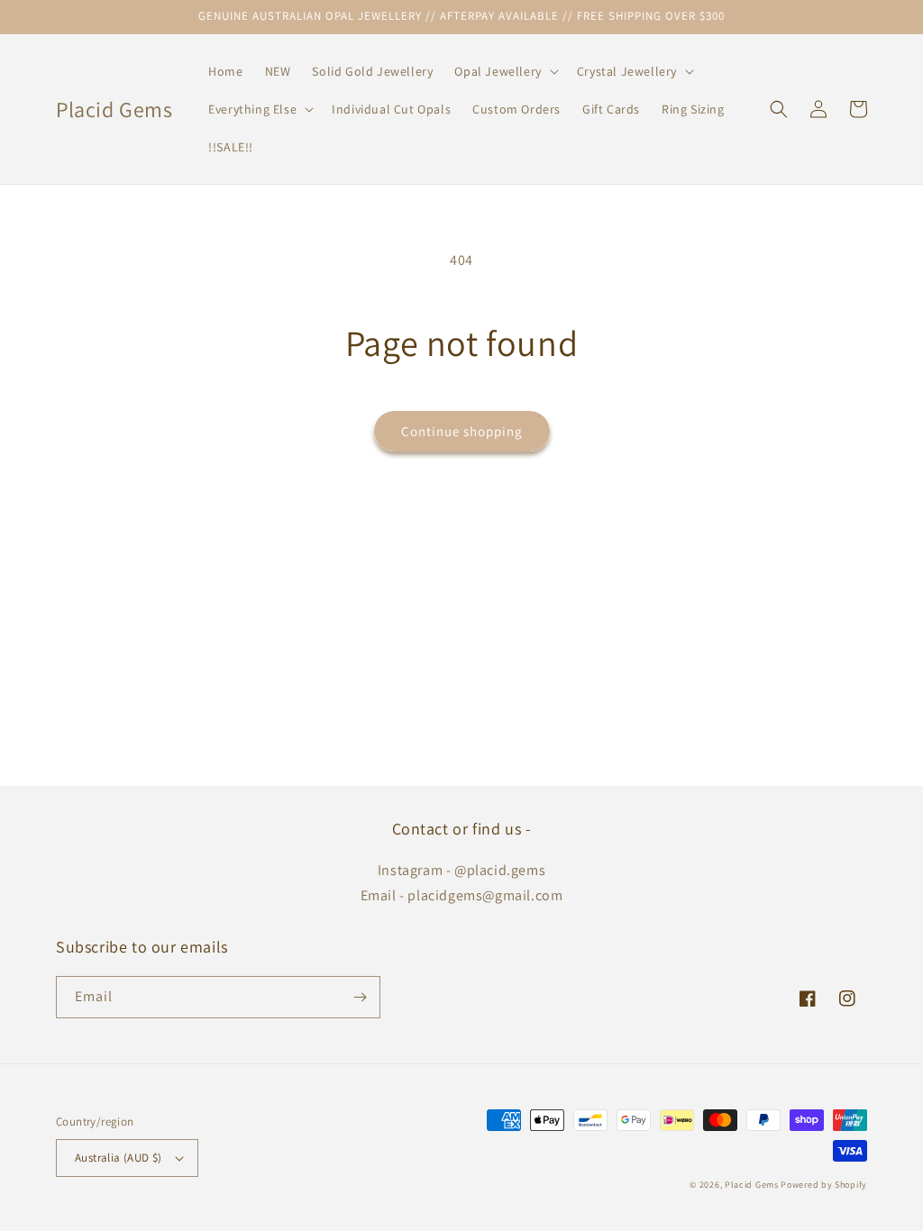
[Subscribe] (359, 997)
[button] (504, 71)
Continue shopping (462, 431)
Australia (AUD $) (118, 1157)
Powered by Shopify (824, 1184)
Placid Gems (752, 1184)
